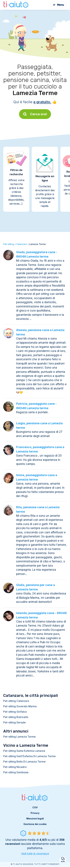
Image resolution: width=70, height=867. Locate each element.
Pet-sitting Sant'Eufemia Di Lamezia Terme (29, 756)
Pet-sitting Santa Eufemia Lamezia (24, 750)
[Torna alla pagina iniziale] (16, 5)
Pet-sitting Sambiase (15, 772)
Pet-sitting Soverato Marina (20, 706)
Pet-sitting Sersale (14, 722)
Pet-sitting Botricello (15, 717)
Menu (60, 4)
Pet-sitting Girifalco (15, 711)
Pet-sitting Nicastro (15, 767)
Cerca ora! (38, 114)
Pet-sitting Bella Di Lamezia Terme (24, 761)
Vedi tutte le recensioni (35, 853)
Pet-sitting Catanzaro (16, 701)
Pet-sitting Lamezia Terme (19, 736)
